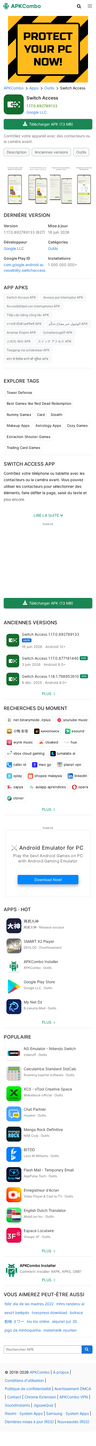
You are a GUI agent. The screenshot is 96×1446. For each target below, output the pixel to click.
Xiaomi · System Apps (24, 1413)
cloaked (51, 742)
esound (78, 731)
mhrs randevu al (70, 1304)
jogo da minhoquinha (23, 1330)
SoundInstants (17, 1405)
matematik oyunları (60, 1330)
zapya (18, 787)
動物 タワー (14, 1321)
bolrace (76, 1312)
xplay (17, 776)
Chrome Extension (40, 1397)
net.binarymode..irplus (32, 720)
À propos (61, 1372)
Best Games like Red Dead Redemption (39, 403)
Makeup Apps (18, 425)
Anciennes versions (51, 152)
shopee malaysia (48, 776)
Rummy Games (19, 414)
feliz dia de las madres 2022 (29, 1304)
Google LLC (36, 112)
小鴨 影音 (20, 731)
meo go (45, 764)
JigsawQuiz (43, 1405)
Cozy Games (77, 425)
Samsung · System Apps (67, 1413)
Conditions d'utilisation (24, 1380)
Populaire (17, 1037)
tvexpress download (49, 1312)
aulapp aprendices (50, 787)
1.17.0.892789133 (24, 232)
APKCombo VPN (73, 1397)
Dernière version (27, 215)
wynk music (23, 742)
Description (16, 152)
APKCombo (13, 88)
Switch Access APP (29, 464)
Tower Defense (19, 392)
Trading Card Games (23, 447)
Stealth (56, 414)
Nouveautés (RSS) (73, 1421)
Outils (81, 152)
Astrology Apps (48, 425)
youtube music (75, 720)
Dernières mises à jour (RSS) (29, 1421)
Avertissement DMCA (72, 1388)
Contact (14, 1397)
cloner (18, 798)
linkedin (80, 776)
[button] (79, 6)
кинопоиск (50, 731)
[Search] (87, 1349)
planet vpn (72, 764)
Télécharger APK (51, 124)
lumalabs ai (66, 753)
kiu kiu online (38, 1321)
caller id (19, 764)
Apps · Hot (17, 909)
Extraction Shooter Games (28, 437)
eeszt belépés (17, 1312)
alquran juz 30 (64, 1321)
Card (41, 414)
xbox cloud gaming (29, 753)
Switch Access (42, 98)
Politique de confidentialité (28, 1388)
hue (74, 742)
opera (83, 787)
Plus (46, 693)
